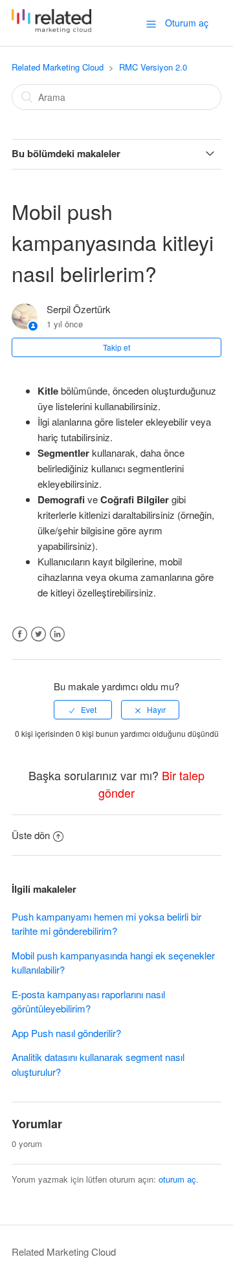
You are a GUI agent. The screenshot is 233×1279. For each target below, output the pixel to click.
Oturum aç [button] (186, 22)
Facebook (20, 634)
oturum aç (177, 1179)
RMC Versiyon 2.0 (153, 67)
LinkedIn (57, 634)
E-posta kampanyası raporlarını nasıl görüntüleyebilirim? (88, 1001)
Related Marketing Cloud (58, 67)
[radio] (83, 709)
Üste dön (31, 835)
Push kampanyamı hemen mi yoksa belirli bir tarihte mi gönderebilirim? (106, 924)
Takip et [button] (116, 347)
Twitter (38, 634)
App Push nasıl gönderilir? (66, 1033)
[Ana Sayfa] (51, 29)
